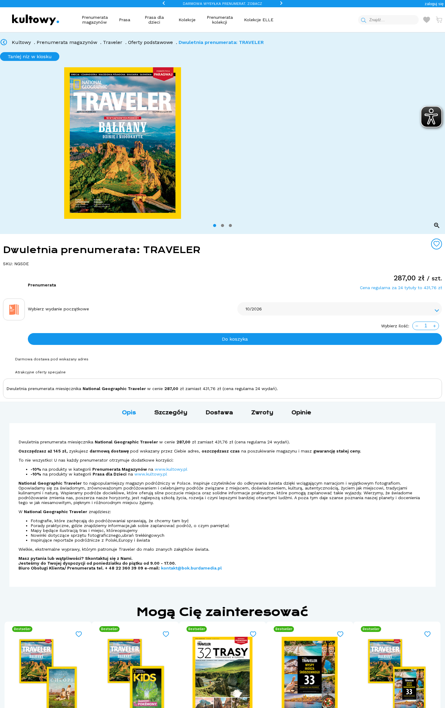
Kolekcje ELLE (258, 19)
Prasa (124, 19)
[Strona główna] (35, 20)
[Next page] (438, 143)
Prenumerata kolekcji (220, 20)
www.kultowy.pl (171, 469)
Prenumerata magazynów (95, 20)
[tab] (215, 225)
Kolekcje (187, 19)
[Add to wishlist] (436, 244)
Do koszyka (235, 339)
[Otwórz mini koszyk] (439, 20)
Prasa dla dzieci (154, 20)
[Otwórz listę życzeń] (426, 20)
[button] (434, 4)
